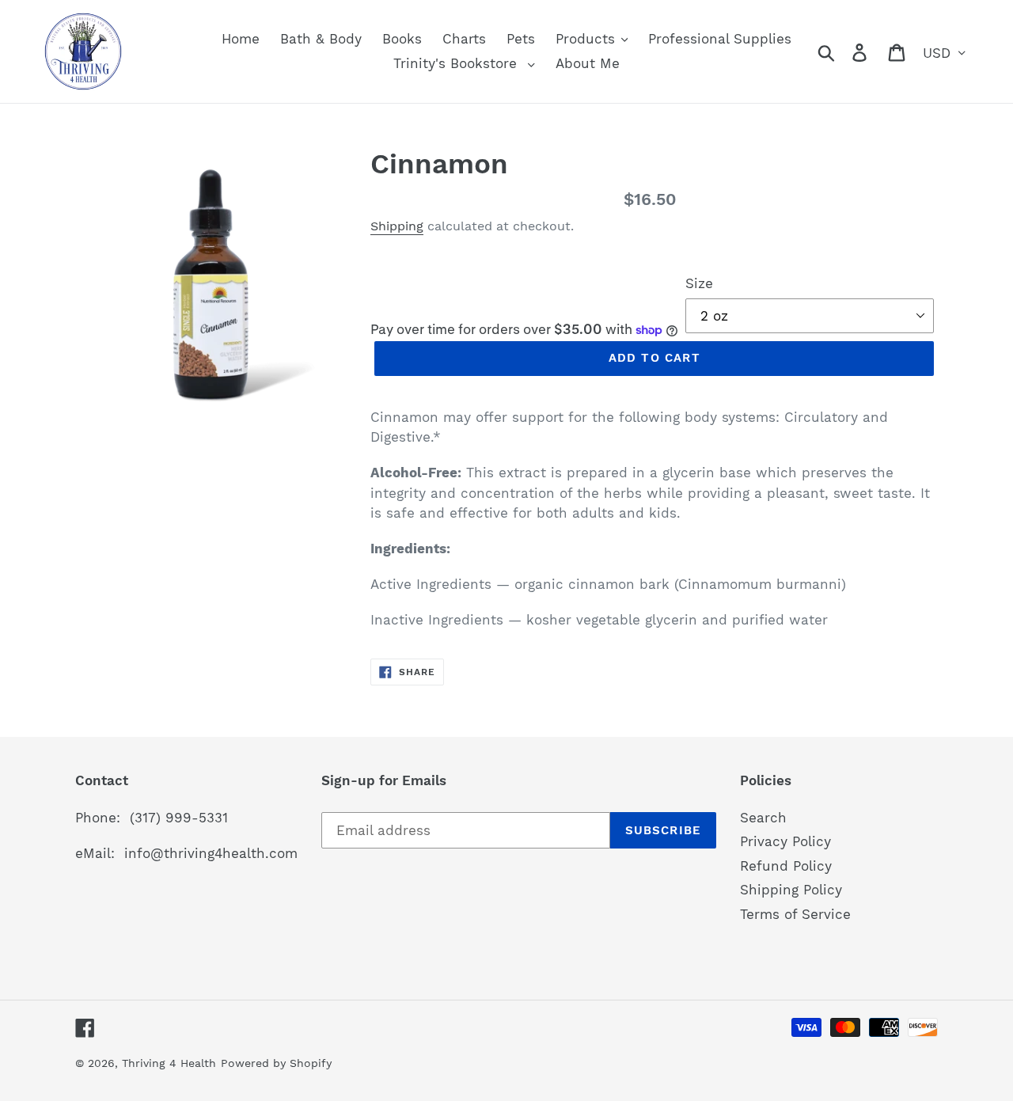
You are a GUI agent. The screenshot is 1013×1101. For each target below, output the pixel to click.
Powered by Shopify (276, 1063)
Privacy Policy (785, 841)
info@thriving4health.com (211, 853)
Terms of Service (795, 914)
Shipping (396, 225)
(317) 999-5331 (179, 818)
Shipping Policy (791, 890)
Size (699, 283)
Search (763, 818)
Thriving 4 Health (169, 1063)
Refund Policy (786, 866)
